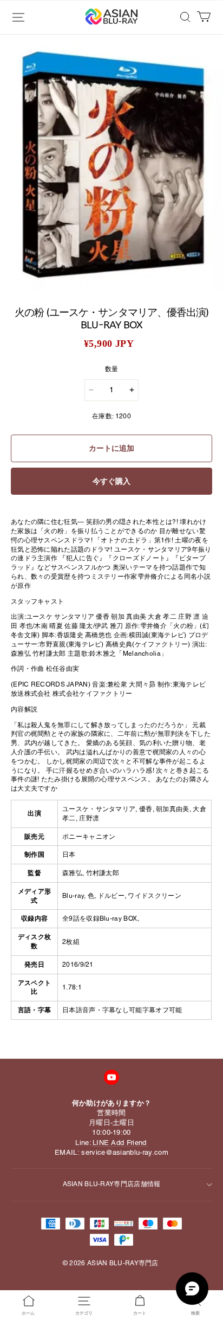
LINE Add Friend (120, 1142)
